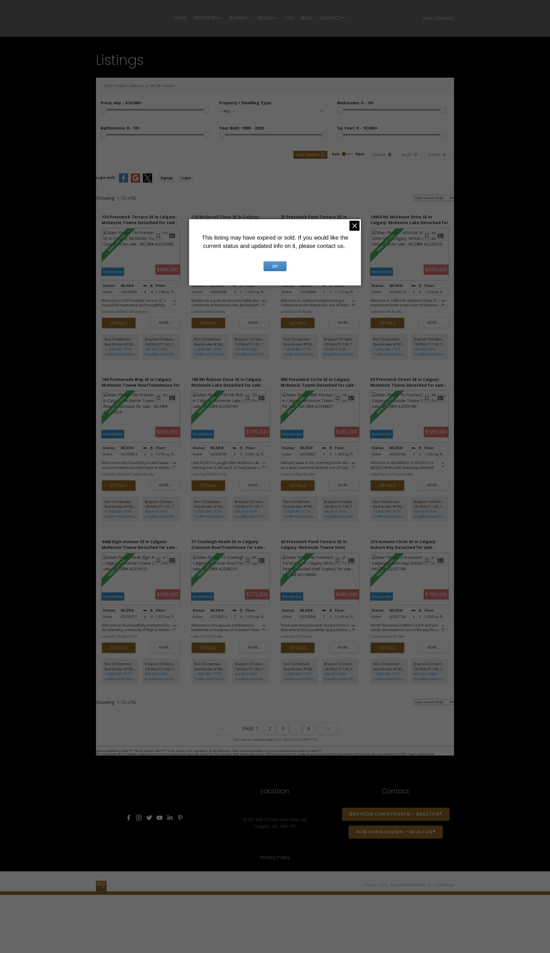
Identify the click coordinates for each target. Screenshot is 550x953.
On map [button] (379, 154)
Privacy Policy (375, 884)
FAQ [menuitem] (289, 18)
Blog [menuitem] (307, 18)
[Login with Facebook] (123, 181)
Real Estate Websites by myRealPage (422, 884)
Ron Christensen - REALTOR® (396, 832)
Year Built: (241, 128)
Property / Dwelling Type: (245, 102)
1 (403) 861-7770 (118, 349)
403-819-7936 (156, 349)
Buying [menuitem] (237, 18)
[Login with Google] (135, 181)
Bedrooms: (355, 102)
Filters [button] (434, 154)
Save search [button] (308, 154)
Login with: (106, 177)
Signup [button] (166, 177)
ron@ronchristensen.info (125, 354)
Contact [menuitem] (330, 18)
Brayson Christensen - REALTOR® (395, 814)
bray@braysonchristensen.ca (168, 354)
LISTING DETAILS (118, 323)
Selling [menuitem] (265, 18)
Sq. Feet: (357, 128)
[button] (128, 818)
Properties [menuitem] (206, 18)
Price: (121, 102)
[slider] (104, 110)
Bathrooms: (120, 128)
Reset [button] (407, 154)
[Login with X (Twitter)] (147, 181)
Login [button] (186, 177)
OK (275, 266)
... (295, 728)
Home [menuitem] (180, 18)
